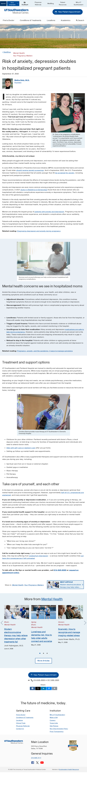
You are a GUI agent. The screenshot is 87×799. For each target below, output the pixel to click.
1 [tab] (40, 653)
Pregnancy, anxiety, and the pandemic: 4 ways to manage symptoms (45, 351)
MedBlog (50, 4)
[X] (37, 763)
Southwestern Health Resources (69, 769)
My (25, 5)
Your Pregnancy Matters (34, 585)
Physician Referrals (38, 3)
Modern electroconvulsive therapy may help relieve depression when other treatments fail (70, 584)
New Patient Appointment (69, 12)
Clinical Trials (20, 723)
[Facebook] (32, 763)
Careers (52, 720)
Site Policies (54, 726)
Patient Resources (63, 3)
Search (81, 20)
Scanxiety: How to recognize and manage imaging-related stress (69, 632)
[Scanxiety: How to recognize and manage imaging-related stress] (70, 612)
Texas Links (54, 723)
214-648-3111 (36, 758)
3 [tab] (47, 653)
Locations (51, 20)
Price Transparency (57, 732)
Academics (65, 20)
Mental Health (17, 585)
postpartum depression (38, 556)
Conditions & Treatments (30, 20)
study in (34, 190)
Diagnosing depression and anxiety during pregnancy (39, 231)
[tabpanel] (16, 627)
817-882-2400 (53, 680)
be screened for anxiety (64, 173)
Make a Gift (54, 718)
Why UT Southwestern (78, 3)
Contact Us (20, 729)
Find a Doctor (8, 20)
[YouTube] (42, 763)
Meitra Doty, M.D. (21, 80)
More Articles (43, 660)
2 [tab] (43, 653)
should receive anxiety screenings (30, 170)
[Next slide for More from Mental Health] (84, 623)
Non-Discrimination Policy (59, 729)
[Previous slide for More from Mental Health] (2, 623)
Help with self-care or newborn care (20, 448)
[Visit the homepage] (16, 11)
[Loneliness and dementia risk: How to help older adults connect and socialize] (43, 612)
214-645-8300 (60, 570)
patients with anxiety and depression (49, 212)
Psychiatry (17, 83)
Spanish (3, 3)
